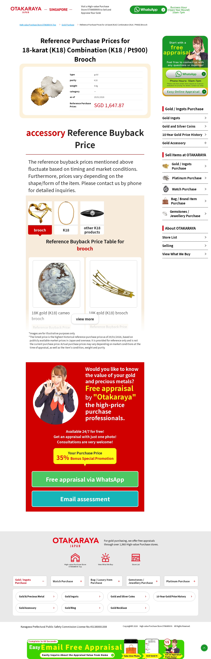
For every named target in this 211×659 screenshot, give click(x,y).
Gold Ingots (71, 596)
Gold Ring (70, 607)
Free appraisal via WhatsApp (85, 479)
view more (85, 318)
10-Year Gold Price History (171, 596)
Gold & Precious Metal (31, 596)
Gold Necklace (119, 607)
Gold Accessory (27, 607)
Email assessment (85, 499)
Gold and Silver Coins (123, 596)
